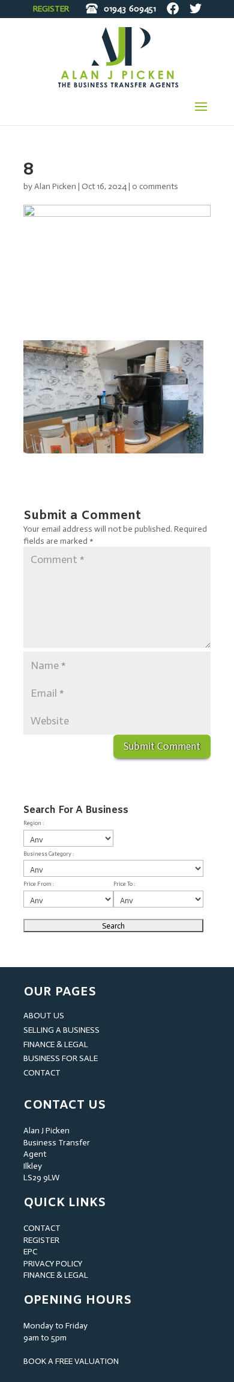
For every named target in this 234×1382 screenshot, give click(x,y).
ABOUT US (43, 1015)
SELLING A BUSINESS (61, 1030)
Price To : (124, 884)
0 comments (155, 186)
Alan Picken (55, 186)
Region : (33, 823)
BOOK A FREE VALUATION (71, 1361)
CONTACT (42, 1073)
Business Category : (48, 854)
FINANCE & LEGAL (55, 1044)
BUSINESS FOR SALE (60, 1058)
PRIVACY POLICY (52, 1264)
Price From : (38, 884)
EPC (30, 1252)
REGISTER (51, 9)
